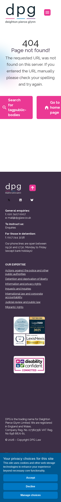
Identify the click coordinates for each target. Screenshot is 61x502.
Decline (30, 486)
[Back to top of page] (32, 188)
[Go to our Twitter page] (9, 200)
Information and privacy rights (23, 283)
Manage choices (30, 495)
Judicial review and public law (23, 302)
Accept (30, 477)
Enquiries (10, 227)
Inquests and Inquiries (18, 288)
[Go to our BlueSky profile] (32, 200)
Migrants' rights (14, 307)
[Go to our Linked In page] (20, 200)
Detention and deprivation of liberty (26, 278)
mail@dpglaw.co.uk (19, 217)
